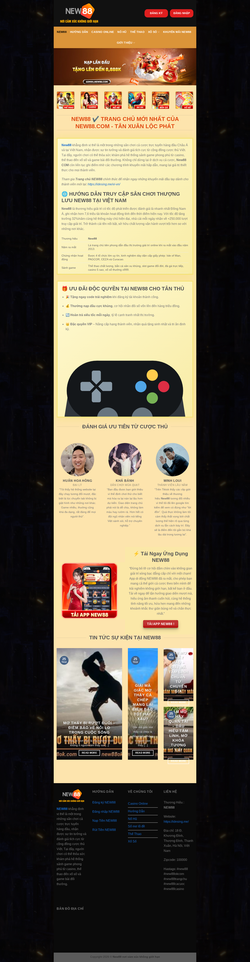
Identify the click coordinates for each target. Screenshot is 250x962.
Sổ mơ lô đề (136, 826)
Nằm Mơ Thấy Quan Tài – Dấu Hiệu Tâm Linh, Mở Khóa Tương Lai (178, 731)
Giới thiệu (124, 42)
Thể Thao (137, 31)
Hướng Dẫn (79, 31)
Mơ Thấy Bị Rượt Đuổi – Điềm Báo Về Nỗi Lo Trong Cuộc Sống (89, 728)
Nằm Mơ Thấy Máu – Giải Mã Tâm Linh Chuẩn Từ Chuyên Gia (178, 672)
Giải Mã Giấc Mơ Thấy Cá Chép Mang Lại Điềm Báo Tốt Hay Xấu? (143, 702)
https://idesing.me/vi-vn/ (104, 184)
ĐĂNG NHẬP (181, 13)
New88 (61, 31)
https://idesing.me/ (176, 821)
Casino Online (102, 31)
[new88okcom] (79, 13)
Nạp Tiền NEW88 (104, 820)
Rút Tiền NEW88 (104, 829)
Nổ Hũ (121, 31)
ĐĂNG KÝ (156, 13)
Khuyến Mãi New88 (177, 31)
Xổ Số (152, 31)
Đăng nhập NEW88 (106, 811)
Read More (89, 753)
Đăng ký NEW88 (104, 802)
